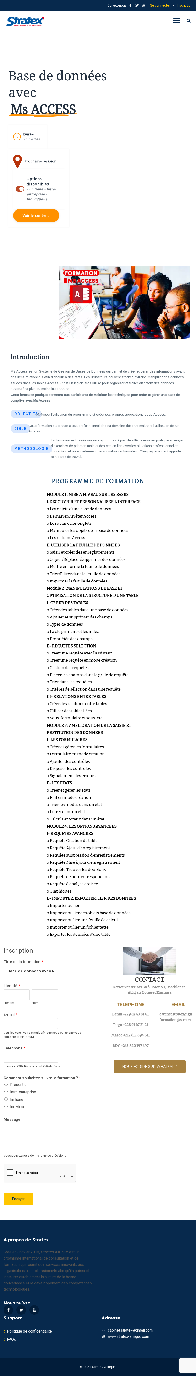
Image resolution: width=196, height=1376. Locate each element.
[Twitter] (21, 1310)
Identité (12, 985)
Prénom (9, 1003)
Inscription (184, 5)
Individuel (18, 1107)
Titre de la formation (23, 962)
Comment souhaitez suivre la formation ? (42, 1078)
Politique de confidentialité (29, 1331)
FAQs (11, 1339)
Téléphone (14, 1048)
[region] (98, 490)
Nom (35, 1003)
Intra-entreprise (23, 1092)
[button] (27, 137)
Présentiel (18, 1084)
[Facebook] (8, 1310)
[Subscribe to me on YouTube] (143, 5)
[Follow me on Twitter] (137, 5)
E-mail (10, 1014)
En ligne (16, 1099)
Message (12, 1119)
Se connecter (160, 5)
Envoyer (18, 1199)
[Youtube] (34, 1310)
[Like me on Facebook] (130, 5)
